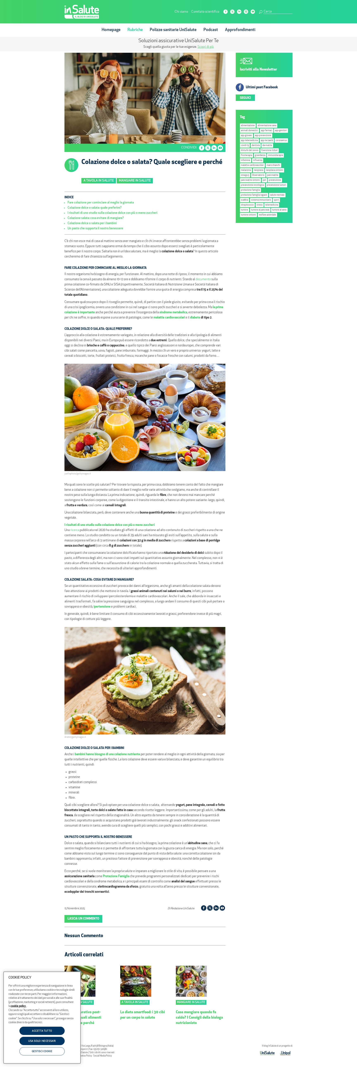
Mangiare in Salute (135, 180)
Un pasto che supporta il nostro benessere (95, 228)
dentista (256, 145)
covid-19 (245, 145)
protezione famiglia (250, 190)
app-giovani (246, 135)
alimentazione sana (267, 125)
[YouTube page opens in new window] (253, 12)
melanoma (246, 170)
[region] (42, 1017)
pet (264, 180)
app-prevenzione (263, 135)
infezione (245, 160)
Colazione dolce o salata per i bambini (92, 223)
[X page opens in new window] (232, 12)
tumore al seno (279, 210)
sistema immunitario (261, 200)
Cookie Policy (85, 1056)
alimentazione (248, 125)
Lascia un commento (83, 918)
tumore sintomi (248, 215)
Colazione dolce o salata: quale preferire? (94, 207)
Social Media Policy (102, 1056)
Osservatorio (258, 175)
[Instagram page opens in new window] (246, 12)
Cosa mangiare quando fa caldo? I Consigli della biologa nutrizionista (199, 1018)
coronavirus (281, 140)
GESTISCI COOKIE (42, 1051)
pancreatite (272, 175)
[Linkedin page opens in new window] (239, 12)
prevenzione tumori (276, 185)
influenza (257, 160)
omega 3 (245, 175)
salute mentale (277, 195)
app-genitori (281, 130)
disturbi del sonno (249, 150)
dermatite (267, 145)
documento (203, 279)
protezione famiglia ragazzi (254, 195)
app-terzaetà (267, 140)
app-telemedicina (249, 140)
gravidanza (260, 155)
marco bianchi (273, 165)
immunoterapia (275, 155)
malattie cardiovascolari (252, 165)
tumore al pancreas (260, 210)
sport (276, 200)
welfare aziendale (267, 215)
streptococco (247, 205)
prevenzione (275, 180)
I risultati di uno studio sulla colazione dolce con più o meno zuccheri (112, 213)
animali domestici (249, 130)
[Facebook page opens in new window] (225, 12)
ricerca (74, 530)
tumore (244, 210)
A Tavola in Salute (98, 180)
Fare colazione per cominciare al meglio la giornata (101, 202)
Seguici (245, 98)
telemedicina (271, 205)
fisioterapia (246, 155)
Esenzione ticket (269, 150)
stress (260, 205)
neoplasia (258, 170)
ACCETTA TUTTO (42, 1031)
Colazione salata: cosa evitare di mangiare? (96, 218)
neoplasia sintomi (274, 170)
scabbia (244, 200)
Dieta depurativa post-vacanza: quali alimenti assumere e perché (82, 1018)
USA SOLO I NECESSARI (42, 1041)
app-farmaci (266, 130)
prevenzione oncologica (252, 185)
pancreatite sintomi (250, 180)
